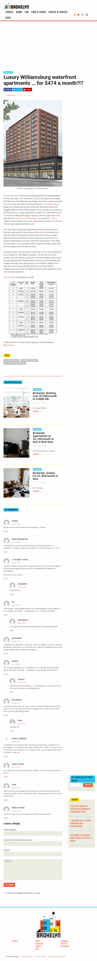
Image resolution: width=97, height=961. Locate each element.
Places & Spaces (57, 12)
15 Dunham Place (50, 204)
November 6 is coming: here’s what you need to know (81, 838)
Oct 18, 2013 (16, 811)
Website (7, 850)
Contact (38, 946)
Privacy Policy (40, 956)
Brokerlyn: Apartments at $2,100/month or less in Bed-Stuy (43, 437)
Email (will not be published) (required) (18, 840)
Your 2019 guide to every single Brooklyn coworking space (80, 809)
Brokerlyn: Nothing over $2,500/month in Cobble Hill (45, 396)
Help (37, 949)
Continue (36, 411)
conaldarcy (9, 345)
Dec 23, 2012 (22, 682)
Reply (6, 531)
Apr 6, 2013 (16, 742)
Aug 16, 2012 (16, 542)
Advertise (39, 944)
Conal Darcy (11, 95)
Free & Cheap (38, 12)
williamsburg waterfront (14, 363)
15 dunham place (11, 360)
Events (9, 12)
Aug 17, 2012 (16, 563)
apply (41, 232)
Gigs (8, 17)
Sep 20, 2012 (16, 641)
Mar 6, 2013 (22, 724)
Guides (75, 799)
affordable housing (29, 360)
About (37, 941)
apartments (8, 72)
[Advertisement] (48, 45)
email (28, 89)
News (19, 12)
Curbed (53, 218)
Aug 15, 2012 (16, 524)
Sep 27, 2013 (16, 788)
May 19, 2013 (16, 767)
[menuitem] (9, 12)
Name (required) (10, 830)
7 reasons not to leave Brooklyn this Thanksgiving (80, 823)
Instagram (65, 946)
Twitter (64, 944)
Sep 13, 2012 (16, 605)
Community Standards (56, 956)
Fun (27, 12)
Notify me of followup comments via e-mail (23, 893)
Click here (8, 277)
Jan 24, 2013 (16, 703)
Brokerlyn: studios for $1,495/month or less (45, 476)
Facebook (64, 941)
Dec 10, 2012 (16, 664)
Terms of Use (27, 956)
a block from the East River (26, 218)
